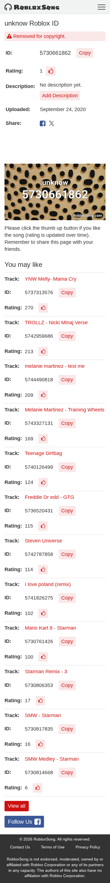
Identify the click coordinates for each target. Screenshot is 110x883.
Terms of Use (53, 847)
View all (16, 806)
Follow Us (20, 822)
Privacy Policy (88, 847)
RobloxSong (44, 839)
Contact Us (20, 847)
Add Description (60, 95)
